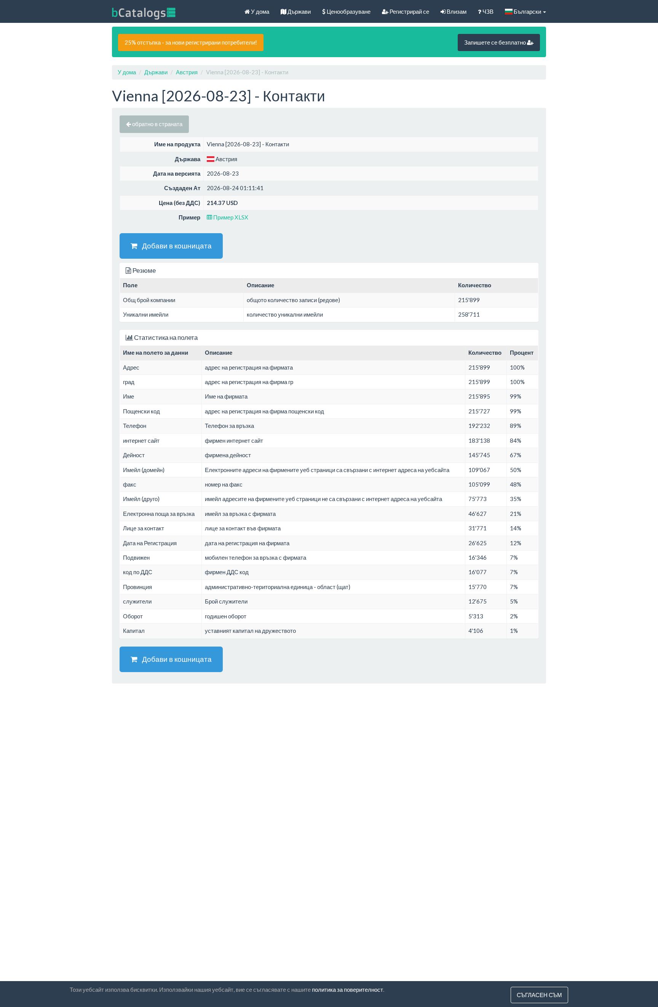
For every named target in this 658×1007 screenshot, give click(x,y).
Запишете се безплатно (495, 42)
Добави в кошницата (174, 245)
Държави (298, 11)
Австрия (187, 72)
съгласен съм (539, 994)
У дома (259, 11)
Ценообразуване (348, 11)
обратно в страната (156, 123)
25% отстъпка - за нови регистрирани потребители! (191, 42)
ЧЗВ (487, 11)
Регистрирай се (408, 11)
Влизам (456, 11)
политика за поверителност (347, 989)
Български (527, 11)
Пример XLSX (230, 217)
